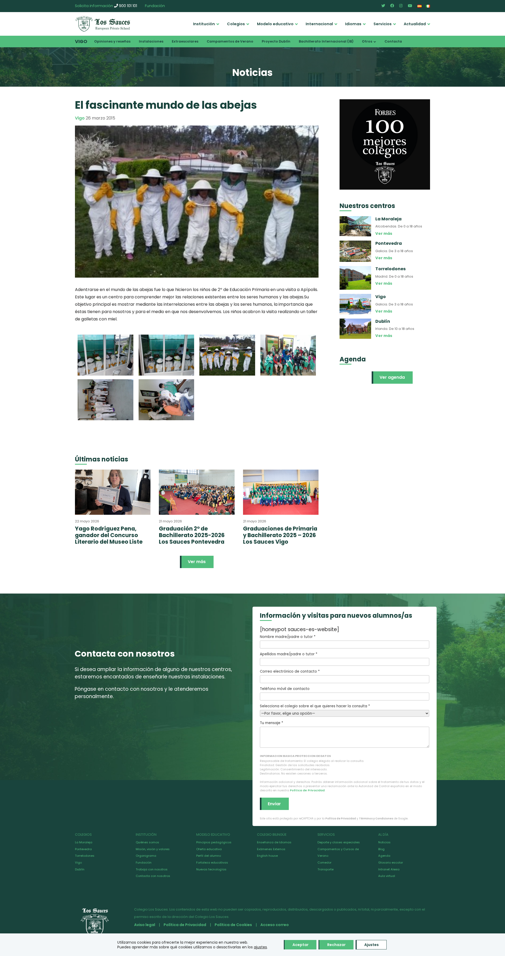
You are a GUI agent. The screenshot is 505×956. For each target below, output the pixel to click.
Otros (367, 41)
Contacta (393, 41)
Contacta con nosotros (153, 876)
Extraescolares (185, 41)
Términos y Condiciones (376, 818)
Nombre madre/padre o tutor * (287, 636)
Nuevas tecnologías (211, 869)
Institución (204, 24)
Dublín (79, 869)
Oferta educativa (209, 849)
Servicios (382, 24)
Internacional (319, 24)
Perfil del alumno (208, 856)
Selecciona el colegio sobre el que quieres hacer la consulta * (315, 706)
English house (267, 856)
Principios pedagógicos (213, 842)
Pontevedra (83, 849)
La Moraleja (83, 842)
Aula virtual (386, 876)
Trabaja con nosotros (152, 869)
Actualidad (415, 24)
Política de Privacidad (307, 790)
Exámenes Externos (271, 849)
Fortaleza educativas (212, 862)
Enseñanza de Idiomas (274, 842)
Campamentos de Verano (230, 41)
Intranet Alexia (389, 869)
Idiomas (353, 24)
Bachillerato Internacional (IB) (326, 41)
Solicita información (94, 5)
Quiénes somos (147, 842)
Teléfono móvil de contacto (285, 688)
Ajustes (371, 944)
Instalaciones (151, 41)
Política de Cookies (233, 924)
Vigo (81, 41)
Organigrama (146, 856)
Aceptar (300, 944)
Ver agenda (392, 377)
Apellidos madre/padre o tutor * (288, 654)
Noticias (384, 842)
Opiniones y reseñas (112, 41)
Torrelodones (84, 856)
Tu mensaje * (271, 722)
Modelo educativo (275, 24)
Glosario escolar (390, 862)
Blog (381, 849)
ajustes (260, 947)
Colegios (236, 24)
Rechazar (336, 944)
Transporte (325, 869)
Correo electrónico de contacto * (290, 671)
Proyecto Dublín (276, 41)
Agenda (384, 856)
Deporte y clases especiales (338, 842)
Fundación (155, 5)
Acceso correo (274, 924)
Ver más (197, 562)
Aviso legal (144, 924)
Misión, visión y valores (153, 849)
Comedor (324, 862)
